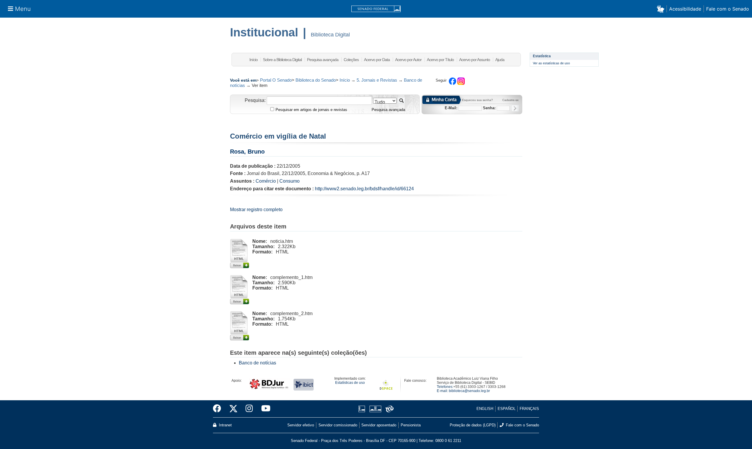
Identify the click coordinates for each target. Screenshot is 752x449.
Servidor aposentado (378, 425)
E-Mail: (451, 108)
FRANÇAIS (529, 408)
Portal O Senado (276, 80)
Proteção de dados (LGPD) (473, 425)
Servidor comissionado (337, 425)
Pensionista (411, 425)
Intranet (225, 425)
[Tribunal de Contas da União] (388, 409)
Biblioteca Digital (330, 35)
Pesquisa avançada (322, 59)
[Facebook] (219, 409)
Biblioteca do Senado (316, 80)
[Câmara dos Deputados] (362, 409)
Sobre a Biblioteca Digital (282, 59)
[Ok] (515, 108)
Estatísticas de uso (350, 383)
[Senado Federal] (376, 9)
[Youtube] (264, 409)
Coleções (351, 59)
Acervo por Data (377, 59)
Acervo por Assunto (474, 59)
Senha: (489, 108)
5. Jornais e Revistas (377, 80)
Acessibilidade (685, 9)
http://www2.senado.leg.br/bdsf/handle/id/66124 (364, 188)
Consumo (289, 181)
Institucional (264, 32)
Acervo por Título (440, 59)
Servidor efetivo (300, 425)
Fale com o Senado (727, 9)
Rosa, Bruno (247, 151)
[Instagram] (249, 409)
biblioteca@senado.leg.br (469, 391)
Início (253, 59)
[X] (233, 409)
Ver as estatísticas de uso (551, 63)
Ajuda (499, 59)
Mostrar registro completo (256, 209)
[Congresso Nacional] (375, 409)
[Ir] (401, 100)
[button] (662, 9)
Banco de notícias (257, 362)
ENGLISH (484, 408)
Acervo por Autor (408, 59)
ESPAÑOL (507, 408)
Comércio (266, 181)
